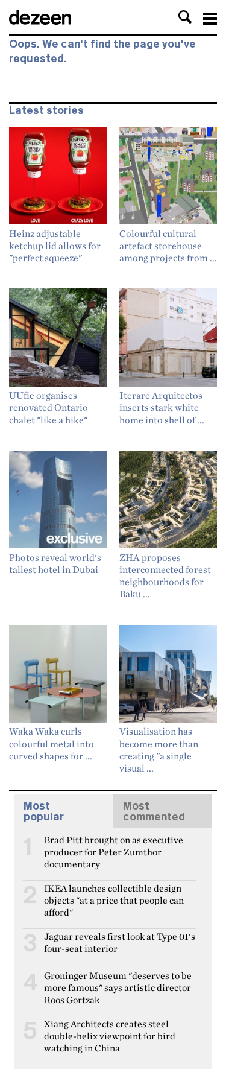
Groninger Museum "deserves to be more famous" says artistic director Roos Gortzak (118, 981)
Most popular (44, 811)
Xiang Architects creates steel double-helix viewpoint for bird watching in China (109, 1029)
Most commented (154, 811)
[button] (185, 16)
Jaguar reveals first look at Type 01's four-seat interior (119, 941)
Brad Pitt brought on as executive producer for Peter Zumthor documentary (113, 845)
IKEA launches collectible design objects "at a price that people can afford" (114, 893)
